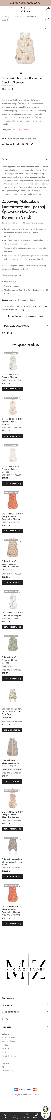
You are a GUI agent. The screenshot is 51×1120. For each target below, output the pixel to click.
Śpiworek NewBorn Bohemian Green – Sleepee (10, 660)
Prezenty (30, 16)
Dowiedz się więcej (12, 389)
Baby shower (7, 19)
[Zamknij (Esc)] (27, 1101)
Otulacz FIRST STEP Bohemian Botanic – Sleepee (11, 469)
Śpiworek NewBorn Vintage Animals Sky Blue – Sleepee (11, 763)
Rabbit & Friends (9, 1056)
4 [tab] (28, 73)
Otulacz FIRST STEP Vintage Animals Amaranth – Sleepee (11, 909)
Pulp (4, 1052)
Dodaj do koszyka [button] (12, 730)
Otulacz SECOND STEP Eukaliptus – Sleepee (12, 614)
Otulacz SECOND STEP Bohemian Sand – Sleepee (12, 422)
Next (46, 49)
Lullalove (5, 1033)
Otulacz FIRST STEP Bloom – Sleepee (10, 375)
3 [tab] (26, 73)
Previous (4, 49)
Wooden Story (8, 1070)
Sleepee (5, 1059)
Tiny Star (5, 1063)
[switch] (45, 1116)
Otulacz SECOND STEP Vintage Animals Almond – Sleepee (12, 814)
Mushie (5, 1045)
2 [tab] (24, 73)
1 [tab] (21, 73)
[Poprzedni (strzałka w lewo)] (8, 1107)
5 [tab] (30, 73)
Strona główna (7, 16)
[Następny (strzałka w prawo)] (19, 1107)
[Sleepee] (2, 94)
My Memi (6, 1048)
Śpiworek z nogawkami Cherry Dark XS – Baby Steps (12, 862)
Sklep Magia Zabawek (19, 16)
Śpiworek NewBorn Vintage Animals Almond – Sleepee (10, 564)
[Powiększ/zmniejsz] (6, 1101)
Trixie (4, 1067)
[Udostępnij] (20, 1101)
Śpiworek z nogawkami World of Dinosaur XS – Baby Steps (12, 711)
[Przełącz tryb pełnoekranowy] (13, 1101)
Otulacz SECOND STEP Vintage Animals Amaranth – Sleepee (12, 516)
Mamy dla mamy (8, 1037)
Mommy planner (8, 1041)
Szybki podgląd (20, 354)
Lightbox (44, 29)
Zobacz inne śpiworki (11, 299)
